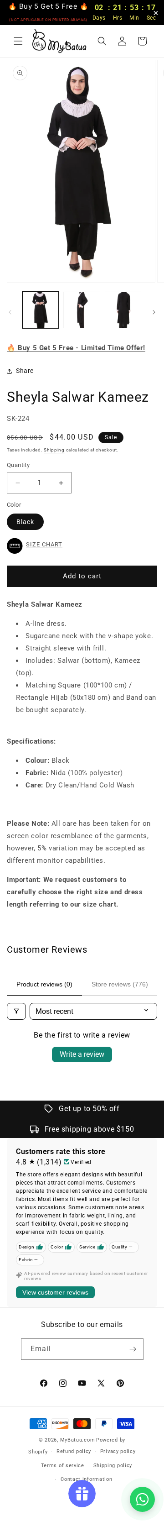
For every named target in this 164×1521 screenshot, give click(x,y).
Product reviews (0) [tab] (44, 984)
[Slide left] (10, 312)
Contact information (86, 1479)
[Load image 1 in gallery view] (40, 310)
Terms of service (62, 1466)
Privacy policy (118, 1451)
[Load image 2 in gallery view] (81, 310)
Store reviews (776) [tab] (120, 984)
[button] (18, 41)
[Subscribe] (133, 1349)
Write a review (82, 1054)
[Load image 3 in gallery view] (123, 310)
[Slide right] (154, 312)
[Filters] (16, 1011)
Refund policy (73, 1451)
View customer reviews (55, 1292)
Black (25, 521)
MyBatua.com (77, 1440)
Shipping (54, 449)
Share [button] (25, 370)
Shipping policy (113, 1466)
